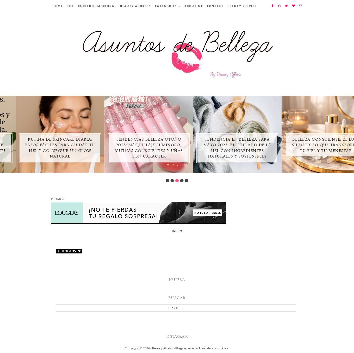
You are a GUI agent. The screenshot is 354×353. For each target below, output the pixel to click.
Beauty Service (242, 6)
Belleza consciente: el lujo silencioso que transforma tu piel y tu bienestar (310, 145)
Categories (166, 6)
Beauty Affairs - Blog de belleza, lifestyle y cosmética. (190, 348)
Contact (215, 6)
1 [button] (167, 180)
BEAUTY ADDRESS (135, 6)
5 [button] (186, 180)
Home (57, 6)
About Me (193, 6)
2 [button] (172, 180)
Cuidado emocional (97, 6)
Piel (70, 6)
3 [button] (177, 180)
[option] (44, 134)
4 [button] (182, 180)
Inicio (177, 231)
